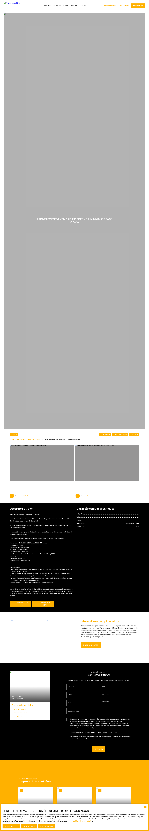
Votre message (73, 711)
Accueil (47, 5)
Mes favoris (124, 5)
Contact (83, 5)
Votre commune (74, 703)
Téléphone (105, 695)
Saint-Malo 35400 (33, 439)
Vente (12, 439)
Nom (103, 687)
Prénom (71, 687)
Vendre (74, 5)
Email (70, 695)
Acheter (57, 5)
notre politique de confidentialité (80, 821)
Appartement (20, 439)
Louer (65, 5)
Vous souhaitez (105, 701)
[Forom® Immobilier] (16, 5)
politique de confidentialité (84, 739)
